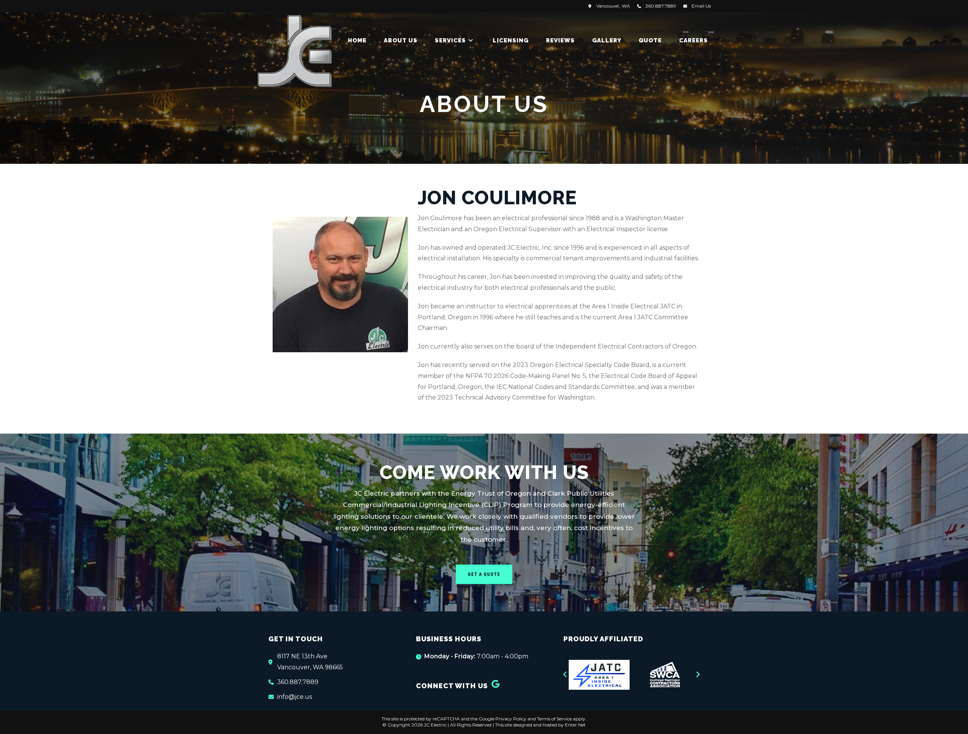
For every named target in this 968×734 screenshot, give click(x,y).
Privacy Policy (510, 719)
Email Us (701, 6)
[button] (565, 674)
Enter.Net (575, 725)
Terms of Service (554, 719)
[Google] (496, 684)
